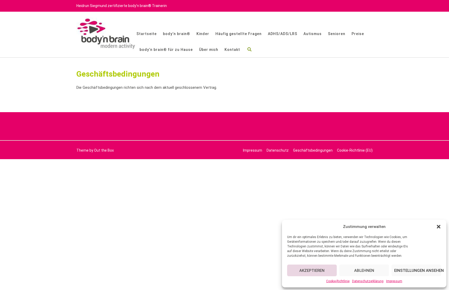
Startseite (146, 34)
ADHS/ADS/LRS (282, 34)
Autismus (312, 34)
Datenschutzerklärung (368, 281)
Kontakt (232, 50)
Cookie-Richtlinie (337, 281)
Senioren (336, 34)
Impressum (394, 281)
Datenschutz (278, 150)
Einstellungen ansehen (417, 270)
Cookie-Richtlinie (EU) (355, 150)
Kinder (202, 34)
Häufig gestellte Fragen (238, 34)
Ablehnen (364, 270)
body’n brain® (176, 34)
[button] (438, 226)
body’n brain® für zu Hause (166, 50)
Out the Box (104, 150)
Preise (358, 34)
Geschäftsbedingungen (313, 150)
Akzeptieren (312, 270)
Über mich (208, 50)
